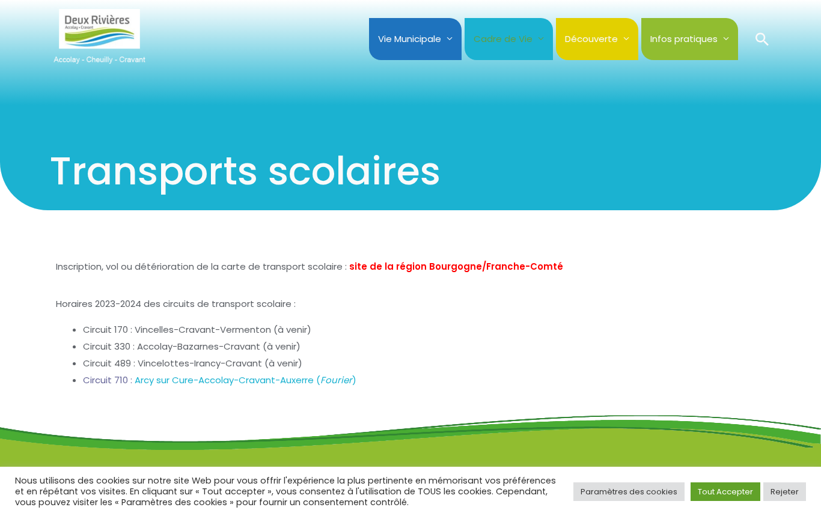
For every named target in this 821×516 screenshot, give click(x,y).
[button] (762, 39)
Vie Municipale (409, 38)
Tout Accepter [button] (725, 491)
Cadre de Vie (503, 38)
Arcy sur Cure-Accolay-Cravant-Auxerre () (219, 380)
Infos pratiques (684, 38)
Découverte (591, 38)
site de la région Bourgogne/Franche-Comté (456, 266)
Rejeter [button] (785, 491)
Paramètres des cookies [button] (629, 491)
